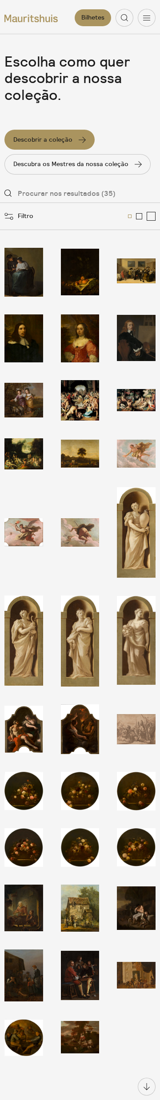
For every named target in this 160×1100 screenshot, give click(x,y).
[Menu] (147, 18)
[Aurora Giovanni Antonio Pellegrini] (23, 532)
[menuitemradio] (130, 216)
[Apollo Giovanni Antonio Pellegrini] (136, 453)
